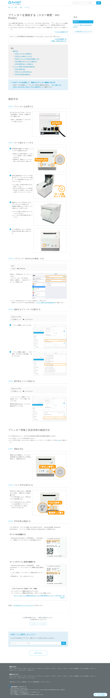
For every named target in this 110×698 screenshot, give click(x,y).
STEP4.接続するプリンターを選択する (26, 61)
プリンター (27, 7)
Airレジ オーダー (18, 668)
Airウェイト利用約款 (21, 681)
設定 (21, 7)
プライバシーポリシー (46, 681)
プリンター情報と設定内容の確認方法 (24, 67)
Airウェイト (40, 668)
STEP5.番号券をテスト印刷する (24, 64)
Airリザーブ (47, 668)
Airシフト (54, 668)
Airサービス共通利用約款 (33, 681)
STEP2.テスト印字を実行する (23, 72)
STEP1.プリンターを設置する (23, 54)
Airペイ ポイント (32, 668)
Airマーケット (13, 670)
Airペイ (25, 668)
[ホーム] (14, 3)
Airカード (66, 668)
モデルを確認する (61, 32)
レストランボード (22, 670)
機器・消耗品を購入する (59, 41)
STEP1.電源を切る (20, 69)
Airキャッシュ (94, 668)
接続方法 (15, 51)
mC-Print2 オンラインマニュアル (23, 605)
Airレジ (11, 668)
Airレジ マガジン (22, 677)
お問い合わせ (38, 653)
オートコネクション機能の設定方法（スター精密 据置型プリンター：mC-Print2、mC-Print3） (40, 596)
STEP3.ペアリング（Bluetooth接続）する (27, 59)
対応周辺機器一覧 (61, 39)
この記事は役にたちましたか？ (83, 31)
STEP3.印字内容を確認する (22, 74)
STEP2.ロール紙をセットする (23, 56)
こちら (58, 440)
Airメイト (60, 668)
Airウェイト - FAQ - (13, 7)
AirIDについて (31, 670)
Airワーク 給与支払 (84, 668)
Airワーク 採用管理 (74, 668)
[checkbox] (34, 624)
